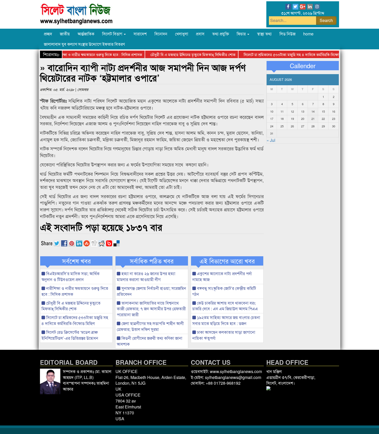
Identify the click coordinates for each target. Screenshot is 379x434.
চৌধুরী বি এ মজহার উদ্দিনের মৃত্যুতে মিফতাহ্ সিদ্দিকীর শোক (185, 54)
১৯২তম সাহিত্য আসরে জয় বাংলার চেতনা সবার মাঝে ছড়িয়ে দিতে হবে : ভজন (226, 320)
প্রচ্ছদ (48, 34)
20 (302, 119)
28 (313, 126)
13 (302, 111)
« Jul (271, 140)
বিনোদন (160, 34)
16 (333, 111)
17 (271, 119)
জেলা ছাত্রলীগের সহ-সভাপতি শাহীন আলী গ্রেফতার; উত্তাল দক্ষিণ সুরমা (150, 326)
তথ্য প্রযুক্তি (220, 34)
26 (292, 126)
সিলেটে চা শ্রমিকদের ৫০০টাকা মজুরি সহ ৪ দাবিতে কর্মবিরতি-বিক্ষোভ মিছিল (290, 54)
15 (323, 111)
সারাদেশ (140, 34)
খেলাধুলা (181, 34)
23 (333, 119)
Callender (303, 65)
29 (323, 126)
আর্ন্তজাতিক (86, 34)
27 (302, 126)
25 (282, 126)
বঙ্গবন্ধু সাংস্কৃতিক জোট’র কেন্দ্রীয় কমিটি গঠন (224, 291)
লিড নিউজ (287, 34)
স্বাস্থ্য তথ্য (264, 34)
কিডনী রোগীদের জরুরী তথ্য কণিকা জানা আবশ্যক (149, 341)
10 (271, 111)
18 (282, 119)
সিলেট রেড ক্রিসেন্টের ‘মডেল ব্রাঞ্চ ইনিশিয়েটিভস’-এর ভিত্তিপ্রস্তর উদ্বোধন (70, 335)
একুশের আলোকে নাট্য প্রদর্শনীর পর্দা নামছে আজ (222, 276)
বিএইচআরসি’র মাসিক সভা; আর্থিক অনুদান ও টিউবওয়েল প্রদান (71, 276)
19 (292, 119)
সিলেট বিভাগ (112, 34)
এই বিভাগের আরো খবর (227, 261)
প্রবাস (200, 34)
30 (333, 126)
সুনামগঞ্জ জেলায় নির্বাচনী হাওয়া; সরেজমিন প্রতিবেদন (151, 291)
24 (271, 126)
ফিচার (242, 34)
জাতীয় (65, 34)
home (308, 34)
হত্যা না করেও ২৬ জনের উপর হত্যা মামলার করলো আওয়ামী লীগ (146, 276)
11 (282, 111)
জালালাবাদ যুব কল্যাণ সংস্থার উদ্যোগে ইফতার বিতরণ (84, 44)
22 (323, 119)
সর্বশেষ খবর (76, 261)
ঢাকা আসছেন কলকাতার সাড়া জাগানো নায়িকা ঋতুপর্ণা (223, 335)
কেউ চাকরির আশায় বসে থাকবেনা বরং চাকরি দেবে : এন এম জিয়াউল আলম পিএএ (225, 306)
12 (292, 111)
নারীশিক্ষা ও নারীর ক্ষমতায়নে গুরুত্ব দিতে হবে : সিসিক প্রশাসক (91, 54)
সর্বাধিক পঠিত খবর (152, 261)
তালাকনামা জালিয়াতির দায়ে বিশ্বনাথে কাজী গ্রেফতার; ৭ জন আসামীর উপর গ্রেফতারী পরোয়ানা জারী (151, 309)
